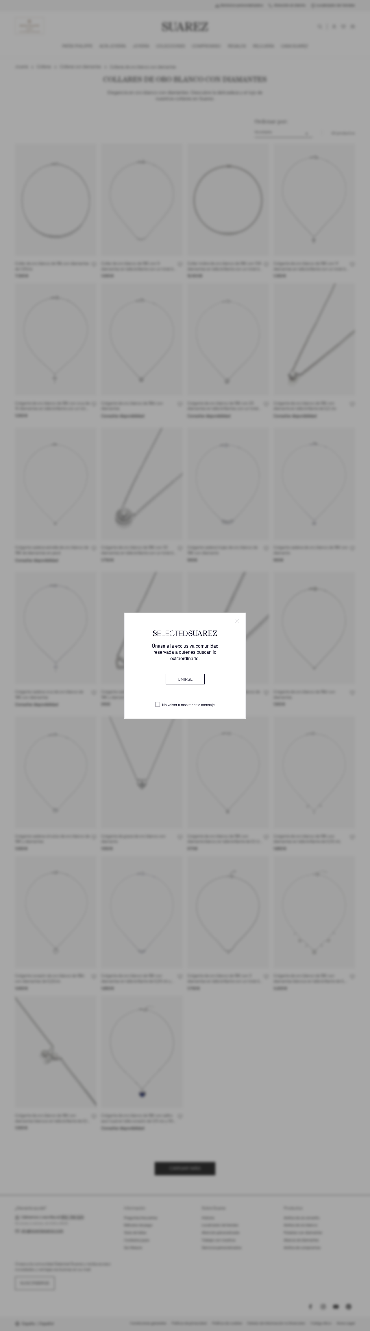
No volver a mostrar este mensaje (188, 704)
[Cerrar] (237, 621)
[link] (185, 679)
